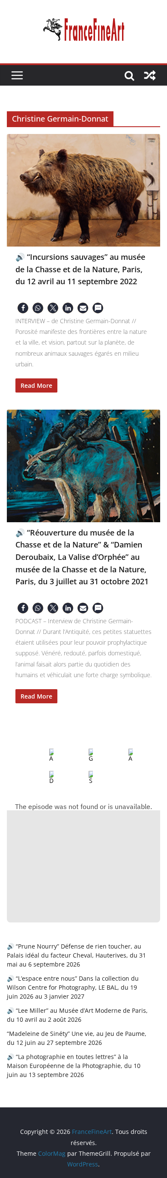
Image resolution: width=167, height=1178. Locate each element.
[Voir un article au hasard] (150, 75)
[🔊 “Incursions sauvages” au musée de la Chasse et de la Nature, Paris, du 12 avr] (83, 190)
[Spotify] (84, 778)
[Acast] (124, 755)
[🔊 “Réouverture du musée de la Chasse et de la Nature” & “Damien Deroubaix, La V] (83, 466)
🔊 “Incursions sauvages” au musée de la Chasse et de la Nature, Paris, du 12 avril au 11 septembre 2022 (80, 269)
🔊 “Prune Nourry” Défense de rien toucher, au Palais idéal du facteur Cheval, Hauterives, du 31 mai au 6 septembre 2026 (76, 955)
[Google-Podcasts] (84, 755)
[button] (23, 308)
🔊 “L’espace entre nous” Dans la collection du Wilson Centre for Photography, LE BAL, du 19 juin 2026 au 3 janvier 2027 (73, 987)
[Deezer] (44, 778)
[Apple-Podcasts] (44, 755)
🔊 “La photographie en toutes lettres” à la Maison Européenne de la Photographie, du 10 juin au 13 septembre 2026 (73, 1066)
